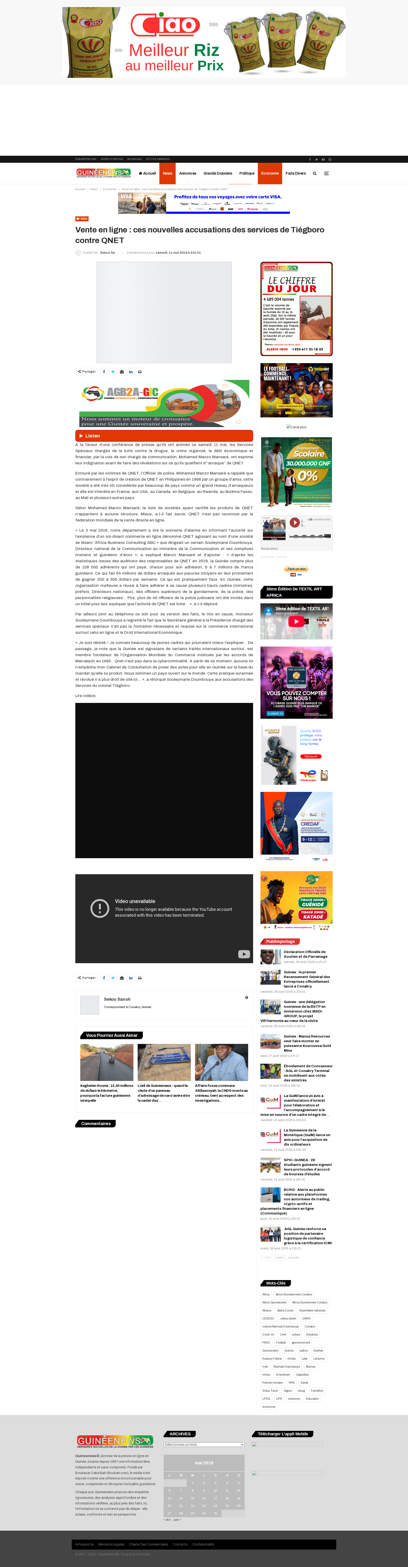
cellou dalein (288, 1318)
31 (215, 1513)
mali (265, 1366)
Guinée (289, 1350)
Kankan (318, 1350)
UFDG (266, 1398)
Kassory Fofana (272, 1358)
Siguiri (288, 1390)
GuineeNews (267, 556)
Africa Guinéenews (274, 1302)
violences (294, 1398)
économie (268, 1406)
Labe (304, 1358)
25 (227, 1506)
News (167, 173)
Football (281, 1342)
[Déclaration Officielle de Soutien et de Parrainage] (270, 957)
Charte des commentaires (148, 1544)
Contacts (180, 1544)
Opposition (302, 1374)
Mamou (311, 1366)
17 (215, 1498)
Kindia (292, 1358)
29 (193, 1513)
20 (169, 1506)
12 (238, 1490)
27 (169, 1513)
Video (83, 219)
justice (304, 1350)
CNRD (306, 1318)
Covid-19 (268, 1334)
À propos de (84, 1544)
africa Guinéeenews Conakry (294, 1294)
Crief (283, 1334)
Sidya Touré (270, 1390)
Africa (266, 1294)
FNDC (266, 1342)
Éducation (312, 1398)
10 (215, 1490)
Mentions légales (111, 1544)
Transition (316, 1390)
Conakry (310, 1326)
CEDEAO (268, 1318)
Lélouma (318, 1358)
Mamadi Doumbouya (287, 1366)
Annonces (187, 173)
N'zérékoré (283, 1374)
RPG (292, 1382)
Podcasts (281, 556)
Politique (246, 173)
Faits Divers (296, 173)
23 (204, 1506)
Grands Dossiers (218, 173)
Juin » (177, 1519)
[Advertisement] (204, 120)
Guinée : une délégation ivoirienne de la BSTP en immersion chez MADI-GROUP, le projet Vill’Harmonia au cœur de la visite (293, 1011)
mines (266, 1374)
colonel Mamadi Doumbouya (280, 1326)
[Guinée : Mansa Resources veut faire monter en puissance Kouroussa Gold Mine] (270, 1041)
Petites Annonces (158, 159)
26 (239, 1506)
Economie (270, 173)
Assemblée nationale (312, 1310)
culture (296, 1334)
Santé (304, 1382)
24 (215, 1506)
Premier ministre (272, 1382)
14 (181, 1498)
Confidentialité (203, 1544)
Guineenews (270, 1350)
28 (181, 1513)
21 (181, 1506)
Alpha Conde (285, 1310)
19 (238, 1498)
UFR (279, 1398)
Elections (312, 1334)
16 (204, 1498)
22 (193, 1506)
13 (169, 1498)
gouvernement (301, 1342)
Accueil (149, 173)
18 (227, 1498)
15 (192, 1498)
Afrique (266, 1310)
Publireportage (86, 159)
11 (227, 1490)
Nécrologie (134, 159)
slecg (301, 1390)
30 (204, 1513)
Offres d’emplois (112, 159)
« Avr (167, 1519)
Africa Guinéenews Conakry (309, 1302)
